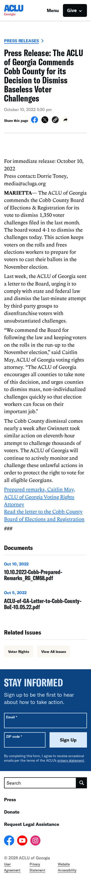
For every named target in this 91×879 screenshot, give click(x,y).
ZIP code (14, 736)
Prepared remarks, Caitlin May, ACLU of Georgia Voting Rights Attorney (39, 496)
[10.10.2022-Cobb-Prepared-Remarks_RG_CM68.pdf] (45, 572)
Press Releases (21, 40)
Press (10, 799)
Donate (11, 812)
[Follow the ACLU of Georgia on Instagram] (35, 841)
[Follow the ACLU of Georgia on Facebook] (9, 841)
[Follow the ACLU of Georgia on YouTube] (22, 841)
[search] (81, 782)
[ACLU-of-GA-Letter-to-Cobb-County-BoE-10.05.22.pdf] (45, 601)
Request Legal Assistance (31, 824)
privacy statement (70, 760)
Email (11, 717)
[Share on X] (44, 121)
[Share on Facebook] (34, 121)
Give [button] (72, 10)
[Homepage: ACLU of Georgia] (21, 10)
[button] (55, 120)
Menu (53, 10)
